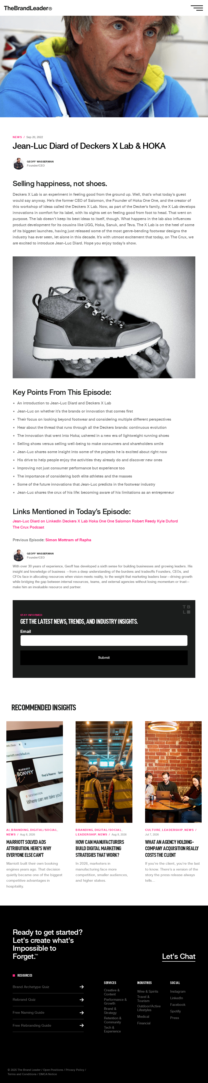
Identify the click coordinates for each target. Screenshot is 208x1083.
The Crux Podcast (28, 527)
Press (174, 1018)
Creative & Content (111, 992)
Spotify (175, 1011)
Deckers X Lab (75, 521)
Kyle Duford (167, 521)
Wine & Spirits (147, 991)
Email (25, 631)
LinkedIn (176, 998)
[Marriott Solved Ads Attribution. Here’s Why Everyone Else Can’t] (34, 772)
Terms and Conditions (22, 1074)
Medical (143, 1017)
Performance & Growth (115, 1002)
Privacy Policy (75, 1070)
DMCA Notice (48, 1074)
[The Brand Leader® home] (28, 8)
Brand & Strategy (110, 1011)
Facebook (177, 1005)
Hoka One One (101, 521)
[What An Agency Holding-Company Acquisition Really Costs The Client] (173, 772)
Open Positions (53, 1070)
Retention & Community (112, 1020)
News (17, 137)
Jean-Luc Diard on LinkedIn (37, 521)
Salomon (123, 521)
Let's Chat (178, 957)
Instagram (177, 991)
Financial (143, 1023)
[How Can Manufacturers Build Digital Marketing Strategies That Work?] (104, 772)
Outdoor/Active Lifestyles (149, 1008)
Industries (144, 982)
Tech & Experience (112, 1029)
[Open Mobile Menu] (197, 8)
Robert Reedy (144, 521)
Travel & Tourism (143, 999)
